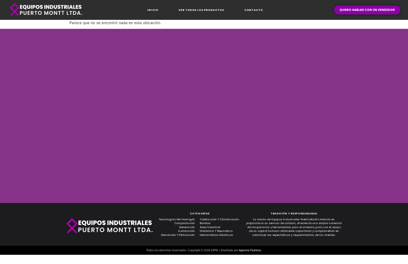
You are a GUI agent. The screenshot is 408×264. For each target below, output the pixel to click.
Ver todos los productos (201, 10)
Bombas (205, 223)
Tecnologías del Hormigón (177, 219)
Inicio (152, 10)
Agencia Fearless (250, 250)
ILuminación (186, 231)
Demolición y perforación (178, 235)
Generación (187, 227)
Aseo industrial (210, 227)
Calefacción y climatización (219, 219)
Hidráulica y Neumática (216, 231)
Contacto (253, 10)
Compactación (184, 223)
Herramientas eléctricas (216, 235)
